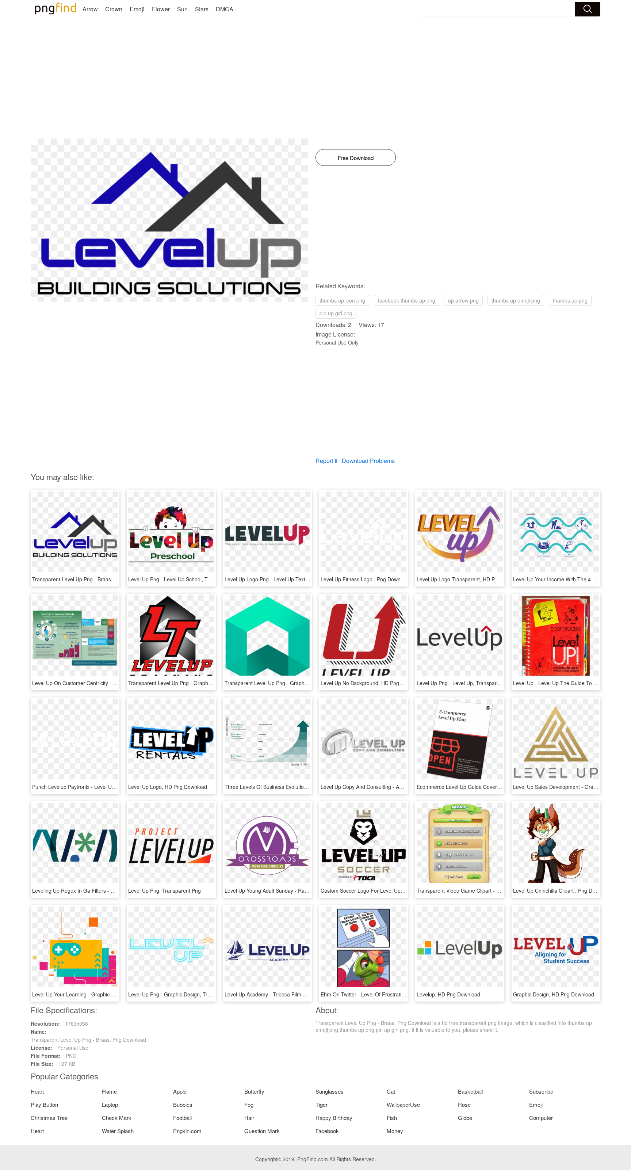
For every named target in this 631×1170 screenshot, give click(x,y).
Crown (113, 9)
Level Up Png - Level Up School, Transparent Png (185, 579)
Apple (180, 1091)
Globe (465, 1117)
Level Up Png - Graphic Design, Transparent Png (184, 994)
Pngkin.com (187, 1131)
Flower (161, 9)
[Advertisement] (169, 87)
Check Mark (116, 1117)
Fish (392, 1117)
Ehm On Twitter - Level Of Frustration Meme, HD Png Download (395, 994)
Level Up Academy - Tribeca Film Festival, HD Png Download (295, 994)
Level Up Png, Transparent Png (164, 890)
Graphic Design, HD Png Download (553, 994)
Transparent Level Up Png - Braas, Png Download (90, 579)
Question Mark (262, 1131)
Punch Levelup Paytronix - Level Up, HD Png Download (96, 786)
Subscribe (541, 1091)
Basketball (470, 1091)
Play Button (44, 1104)
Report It (326, 460)
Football (182, 1117)
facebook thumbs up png (406, 300)
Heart (37, 1091)
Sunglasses (330, 1091)
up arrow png (463, 300)
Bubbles (182, 1104)
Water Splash (118, 1131)
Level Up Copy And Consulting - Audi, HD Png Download (386, 786)
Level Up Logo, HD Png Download (167, 786)
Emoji (137, 9)
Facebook (327, 1131)
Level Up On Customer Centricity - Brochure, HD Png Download (105, 683)
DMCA (224, 9)
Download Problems (368, 460)
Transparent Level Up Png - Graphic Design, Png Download (197, 683)
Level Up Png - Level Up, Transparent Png (466, 683)
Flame (109, 1091)
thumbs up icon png (342, 300)
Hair (249, 1117)
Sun (182, 9)
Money (395, 1131)
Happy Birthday (334, 1117)
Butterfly (254, 1091)
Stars (202, 9)
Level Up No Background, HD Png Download (372, 683)
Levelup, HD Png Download (448, 994)
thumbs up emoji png (516, 300)
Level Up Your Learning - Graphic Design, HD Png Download (102, 994)
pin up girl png (336, 313)
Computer (541, 1117)
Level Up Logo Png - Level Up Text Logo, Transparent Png (292, 579)
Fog (248, 1104)
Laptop (110, 1104)
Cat (391, 1091)
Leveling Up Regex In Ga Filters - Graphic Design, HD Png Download (112, 890)
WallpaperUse (403, 1104)
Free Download (356, 158)
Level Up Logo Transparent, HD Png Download (471, 579)
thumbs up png (570, 300)
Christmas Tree (49, 1117)
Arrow (90, 9)
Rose (464, 1104)
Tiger (322, 1104)
